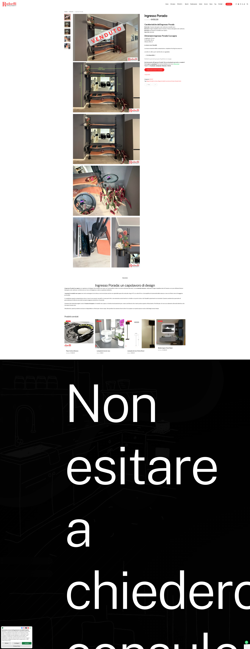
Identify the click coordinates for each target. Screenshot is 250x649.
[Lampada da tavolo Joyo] (109, 333)
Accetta (27, 643)
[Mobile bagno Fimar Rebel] (170, 332)
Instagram (158, 65)
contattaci (154, 64)
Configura (16, 643)
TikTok (169, 65)
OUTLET (71, 11)
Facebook (152, 65)
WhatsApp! (176, 64)
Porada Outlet (178, 81)
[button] (154, 69)
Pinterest (164, 65)
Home (65, 11)
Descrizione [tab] (125, 277)
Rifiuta (6, 643)
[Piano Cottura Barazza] (78, 333)
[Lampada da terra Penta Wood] (140, 333)
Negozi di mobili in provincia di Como (166, 81)
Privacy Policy (16, 646)
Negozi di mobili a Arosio (152, 81)
